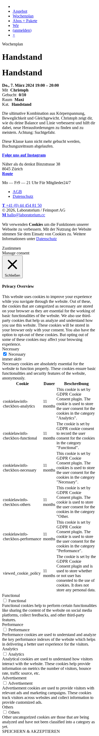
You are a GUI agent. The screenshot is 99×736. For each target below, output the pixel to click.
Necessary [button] (10, 349)
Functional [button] (11, 595)
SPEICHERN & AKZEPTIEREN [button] (31, 731)
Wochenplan (23, 16)
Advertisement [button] (14, 678)
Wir (16, 25)
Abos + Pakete (25, 21)
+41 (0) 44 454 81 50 (22, 205)
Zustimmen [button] (11, 248)
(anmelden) (22, 30)
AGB (17, 191)
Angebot (20, 11)
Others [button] (7, 707)
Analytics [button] (10, 649)
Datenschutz (23, 196)
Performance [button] (12, 624)
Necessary (17, 354)
